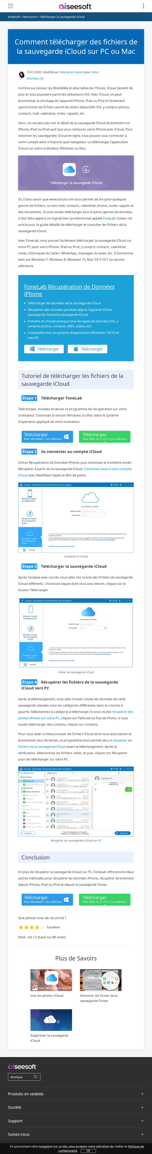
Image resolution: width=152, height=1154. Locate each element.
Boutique (16, 1077)
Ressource (30, 17)
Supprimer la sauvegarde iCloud (49, 1038)
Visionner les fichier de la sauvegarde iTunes (98, 998)
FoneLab (109, 218)
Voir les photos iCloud (46, 995)
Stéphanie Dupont (72, 72)
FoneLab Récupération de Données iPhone (69, 290)
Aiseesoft (14, 17)
